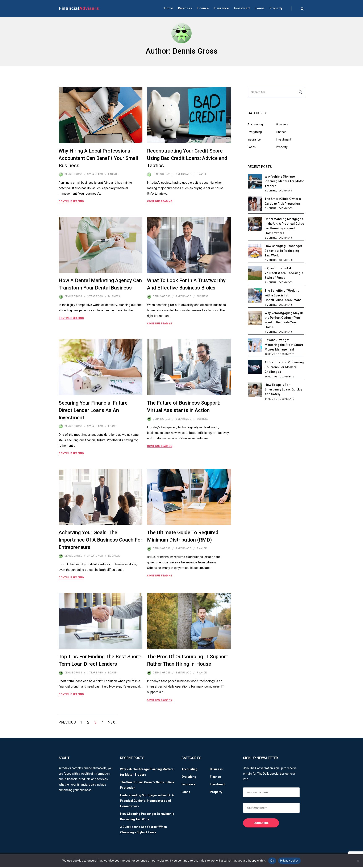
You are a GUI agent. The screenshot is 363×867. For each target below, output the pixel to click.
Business (185, 8)
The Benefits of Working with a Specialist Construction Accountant (283, 295)
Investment (242, 8)
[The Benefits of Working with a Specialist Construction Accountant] (255, 296)
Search (300, 92)
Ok (272, 860)
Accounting (255, 124)
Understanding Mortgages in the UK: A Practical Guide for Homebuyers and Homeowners (147, 801)
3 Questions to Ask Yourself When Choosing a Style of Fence (284, 273)
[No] (358, 861)
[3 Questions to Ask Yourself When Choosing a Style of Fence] (255, 273)
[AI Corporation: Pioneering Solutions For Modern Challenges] (255, 368)
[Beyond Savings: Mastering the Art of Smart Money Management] (255, 345)
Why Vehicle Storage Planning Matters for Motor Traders (284, 181)
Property (276, 8)
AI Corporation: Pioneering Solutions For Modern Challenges (284, 367)
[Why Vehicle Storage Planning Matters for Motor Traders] (255, 182)
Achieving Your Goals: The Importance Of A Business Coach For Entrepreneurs (100, 540)
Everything (255, 132)
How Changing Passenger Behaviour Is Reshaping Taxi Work (283, 250)
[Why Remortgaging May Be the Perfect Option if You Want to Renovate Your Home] (255, 318)
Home (168, 8)
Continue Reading (71, 201)
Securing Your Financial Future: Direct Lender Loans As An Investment (94, 410)
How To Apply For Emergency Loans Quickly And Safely (283, 389)
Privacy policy (289, 860)
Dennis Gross (73, 174)
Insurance (221, 8)
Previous (67, 722)
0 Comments (286, 191)
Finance (203, 8)
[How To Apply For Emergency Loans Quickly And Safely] (255, 390)
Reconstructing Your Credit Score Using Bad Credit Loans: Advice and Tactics (187, 158)
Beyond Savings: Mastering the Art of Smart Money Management (284, 344)
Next (112, 722)
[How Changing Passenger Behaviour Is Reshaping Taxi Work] (255, 251)
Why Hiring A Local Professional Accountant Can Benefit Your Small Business (98, 158)
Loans (259, 8)
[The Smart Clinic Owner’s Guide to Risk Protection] (255, 204)
